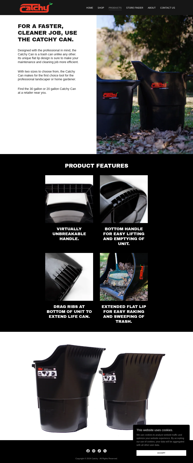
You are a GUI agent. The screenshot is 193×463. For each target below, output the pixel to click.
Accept (161, 453)
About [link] (152, 8)
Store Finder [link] (134, 8)
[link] (35, 7)
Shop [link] (101, 8)
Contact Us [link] (167, 8)
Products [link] (115, 8)
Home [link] (89, 8)
